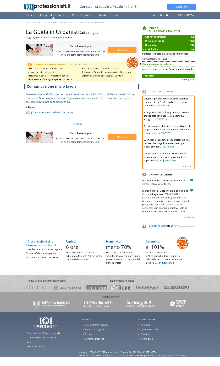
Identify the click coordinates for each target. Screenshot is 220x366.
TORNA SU (78, 123)
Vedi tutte (189, 217)
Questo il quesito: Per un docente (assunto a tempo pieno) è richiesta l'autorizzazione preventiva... (166, 102)
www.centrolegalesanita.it (178, 304)
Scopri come (182, 6)
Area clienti (159, 15)
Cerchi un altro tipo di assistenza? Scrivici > (102, 75)
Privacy (88, 334)
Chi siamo (145, 324)
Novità (103, 15)
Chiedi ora (122, 50)
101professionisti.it (36, 22)
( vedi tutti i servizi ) (82, 64)
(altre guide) (93, 33)
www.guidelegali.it (141, 304)
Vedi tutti (188, 166)
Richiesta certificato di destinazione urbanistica (165, 53)
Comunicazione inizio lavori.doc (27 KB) (52, 112)
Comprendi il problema (52, 15)
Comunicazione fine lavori (155, 58)
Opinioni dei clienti (149, 329)
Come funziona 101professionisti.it (43, 333)
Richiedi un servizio (35, 346)
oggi (147, 287)
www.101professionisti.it (51, 304)
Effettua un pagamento (96, 329)
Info (115, 15)
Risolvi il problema (82, 15)
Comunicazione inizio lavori (157, 64)
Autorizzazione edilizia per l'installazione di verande (167, 69)
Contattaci (145, 334)
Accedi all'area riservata (96, 324)
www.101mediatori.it (98, 304)
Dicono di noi (146, 338)
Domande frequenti (94, 338)
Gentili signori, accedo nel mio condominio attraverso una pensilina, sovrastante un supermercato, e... (165, 157)
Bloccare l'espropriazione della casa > (100, 68)
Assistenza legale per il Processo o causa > (48, 75)
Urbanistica (54, 22)
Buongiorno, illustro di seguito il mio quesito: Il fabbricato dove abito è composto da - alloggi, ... (166, 116)
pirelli (97, 287)
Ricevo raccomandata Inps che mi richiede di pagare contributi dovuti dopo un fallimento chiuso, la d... (167, 129)
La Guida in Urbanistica (55, 32)
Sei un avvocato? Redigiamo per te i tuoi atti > (50, 79)
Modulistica (68, 22)
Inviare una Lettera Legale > (41, 72)
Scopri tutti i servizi (164, 262)
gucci (37, 287)
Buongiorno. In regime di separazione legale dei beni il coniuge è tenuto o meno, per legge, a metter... (167, 143)
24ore (120, 287)
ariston (67, 287)
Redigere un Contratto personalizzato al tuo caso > (106, 72)
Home (29, 15)
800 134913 (184, 15)
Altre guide (188, 79)
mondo (176, 287)
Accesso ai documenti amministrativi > (46, 68)
